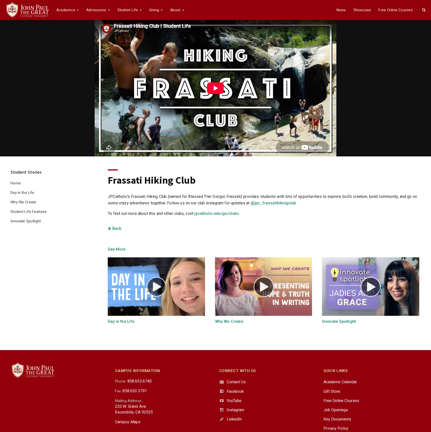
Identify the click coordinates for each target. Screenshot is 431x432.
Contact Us (236, 382)
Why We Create (23, 202)
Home (15, 183)
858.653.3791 (134, 391)
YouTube (234, 400)
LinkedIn (234, 419)
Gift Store (331, 391)
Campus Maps (128, 422)
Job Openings (335, 410)
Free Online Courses (395, 10)
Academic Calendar (340, 382)
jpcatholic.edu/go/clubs (216, 213)
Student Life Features (28, 211)
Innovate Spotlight (25, 221)
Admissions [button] (96, 10)
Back (116, 228)
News (341, 10)
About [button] (175, 10)
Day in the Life (22, 192)
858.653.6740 (139, 381)
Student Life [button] (128, 10)
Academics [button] (66, 10)
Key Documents (337, 419)
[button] (424, 10)
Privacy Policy (335, 428)
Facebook (235, 391)
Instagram (235, 410)
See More (116, 249)
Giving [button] (154, 10)
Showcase (362, 10)
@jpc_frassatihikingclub (273, 203)
